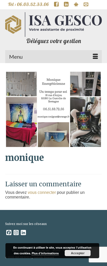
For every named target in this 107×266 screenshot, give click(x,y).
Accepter (78, 253)
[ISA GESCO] (53, 24)
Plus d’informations (45, 253)
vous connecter (42, 192)
